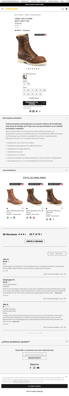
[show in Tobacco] (7, 209)
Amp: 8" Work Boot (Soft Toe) (15, 210)
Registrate (34, 358)
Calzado (27, 14)
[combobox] (57, 253)
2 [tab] (29, 69)
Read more (58, 293)
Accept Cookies (34, 386)
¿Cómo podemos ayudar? (16, 341)
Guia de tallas (34, 98)
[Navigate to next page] (41, 333)
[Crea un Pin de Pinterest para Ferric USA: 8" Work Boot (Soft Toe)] (30, 111)
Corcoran (34, 1)
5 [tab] (35, 69)
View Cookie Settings (34, 391)
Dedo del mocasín (36, 14)
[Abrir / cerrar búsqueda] (62, 9)
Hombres (20, 14)
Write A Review (34, 241)
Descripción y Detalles (12, 118)
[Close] (66, 377)
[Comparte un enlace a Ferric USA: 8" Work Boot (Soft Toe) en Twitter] (36, 111)
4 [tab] (33, 69)
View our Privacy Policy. (21, 381)
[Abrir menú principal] (2, 9)
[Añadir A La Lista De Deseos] (43, 103)
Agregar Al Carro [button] (31, 103)
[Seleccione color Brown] (25, 77)
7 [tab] (39, 69)
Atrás (15, 14)
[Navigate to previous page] (28, 333)
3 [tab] (31, 69)
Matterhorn (24, 1)
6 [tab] (37, 69)
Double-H (43, 1)
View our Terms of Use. (36, 381)
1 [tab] (26, 69)
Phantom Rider (53, 1)
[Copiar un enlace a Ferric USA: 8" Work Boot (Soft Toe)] (39, 111)
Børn (62, 1)
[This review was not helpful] (64, 274)
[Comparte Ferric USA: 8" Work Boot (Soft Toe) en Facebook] (33, 111)
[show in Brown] (27, 209)
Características (9, 170)
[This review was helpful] (61, 274)
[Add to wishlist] (23, 209)
